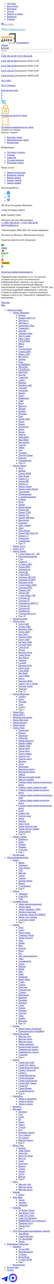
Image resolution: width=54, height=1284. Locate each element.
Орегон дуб (24, 756)
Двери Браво (19, 725)
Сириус (22, 984)
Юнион (22, 966)
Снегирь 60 (24, 608)
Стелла (21, 1127)
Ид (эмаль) (23, 1137)
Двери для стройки (27, 917)
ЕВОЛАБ (23, 372)
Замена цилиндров (16, 172)
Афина (21, 774)
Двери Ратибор (20, 618)
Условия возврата (15, 160)
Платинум (23, 427)
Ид (19, 1119)
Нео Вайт (23, 673)
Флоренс (22, 1002)
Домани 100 (24, 590)
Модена (22, 761)
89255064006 (14, 29)
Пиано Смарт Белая (28, 489)
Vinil (20, 899)
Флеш (21, 818)
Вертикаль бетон (26, 772)
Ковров (16, 1192)
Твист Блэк (23, 823)
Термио (22, 844)
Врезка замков (14, 177)
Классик (22, 458)
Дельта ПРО (24, 567)
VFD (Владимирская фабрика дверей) (31, 1231)
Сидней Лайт (25, 644)
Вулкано (22, 414)
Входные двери (14, 137)
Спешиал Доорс (26, 935)
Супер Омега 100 (26, 595)
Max (3, 305)
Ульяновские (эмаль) (28, 1052)
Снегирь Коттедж (27, 613)
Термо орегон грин (27, 826)
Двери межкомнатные (18, 857)
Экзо (20, 940)
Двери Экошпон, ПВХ (29, 909)
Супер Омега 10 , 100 (28, 554)
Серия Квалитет (26, 1091)
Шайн (21, 969)
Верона (22, 733)
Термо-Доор (18, 727)
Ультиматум (24, 569)
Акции (10, 1270)
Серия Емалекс (25, 1236)
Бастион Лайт (25, 642)
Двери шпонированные (30, 904)
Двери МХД (19, 714)
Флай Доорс (24, 979)
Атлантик (23, 390)
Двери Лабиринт (21, 312)
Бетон (21, 429)
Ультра (21, 1171)
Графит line (23, 813)
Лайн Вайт (23, 437)
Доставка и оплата (16, 152)
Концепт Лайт (25, 629)
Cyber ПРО (23, 574)
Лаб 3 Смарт (24, 336)
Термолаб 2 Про (26, 325)
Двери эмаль (24, 906)
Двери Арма (19, 621)
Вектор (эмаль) (25, 1140)
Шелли (21, 1176)
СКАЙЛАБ (24, 369)
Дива (20, 1015)
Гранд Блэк (23, 668)
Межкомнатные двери (18, 140)
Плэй (21, 810)
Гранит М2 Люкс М (28, 533)
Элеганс (22, 1013)
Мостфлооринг (25, 1252)
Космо (21, 432)
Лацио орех (24, 748)
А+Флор (22, 1254)
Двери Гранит (19, 465)
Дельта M (23, 572)
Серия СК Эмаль (26, 1065)
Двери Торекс (19, 551)
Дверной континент (22, 717)
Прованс (22, 1010)
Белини (22, 1148)
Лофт (21, 401)
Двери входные (14, 310)
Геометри (23, 977)
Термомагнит (25, 460)
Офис (21, 974)
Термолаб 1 (24, 328)
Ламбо (21, 943)
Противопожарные (27, 556)
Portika (16, 1026)
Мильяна (17, 1109)
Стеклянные (24, 886)
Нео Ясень (23, 657)
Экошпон (23, 865)
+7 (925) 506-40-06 (29, 222)
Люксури (23, 1153)
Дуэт (20, 468)
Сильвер (22, 452)
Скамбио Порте (20, 901)
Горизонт (23, 522)
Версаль (22, 406)
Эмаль (21, 875)
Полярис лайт (25, 385)
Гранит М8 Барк (26, 517)
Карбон (22, 411)
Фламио (22, 847)
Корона (22, 1166)
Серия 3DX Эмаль (27, 1083)
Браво (15, 860)
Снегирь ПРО (25, 587)
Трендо (21, 434)
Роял (20, 416)
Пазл (20, 362)
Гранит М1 (23, 510)
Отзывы (11, 19)
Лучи (21, 764)
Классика (23, 1163)
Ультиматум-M (25, 582)
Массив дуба (24, 1036)
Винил (21, 883)
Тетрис (21, 650)
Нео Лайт (23, 634)
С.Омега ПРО (25, 564)
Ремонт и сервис (15, 14)
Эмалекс (22, 1202)
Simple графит (25, 743)
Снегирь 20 (24, 598)
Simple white (24, 746)
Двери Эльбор (20, 836)
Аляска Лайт (24, 351)
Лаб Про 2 (23, 323)
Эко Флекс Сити (26, 1213)
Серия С (22, 1073)
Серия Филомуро (26, 1075)
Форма (21, 393)
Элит (20, 704)
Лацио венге (24, 831)
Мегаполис (23, 442)
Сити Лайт (23, 624)
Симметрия (24, 541)
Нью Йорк (23, 439)
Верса (21, 343)
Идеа (20, 927)
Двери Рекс (18, 712)
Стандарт (23, 849)
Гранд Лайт (24, 639)
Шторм (21, 408)
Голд (20, 1114)
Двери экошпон (26, 1044)
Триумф (22, 702)
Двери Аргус (19, 546)
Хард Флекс (24, 868)
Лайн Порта (24, 1150)
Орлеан (22, 359)
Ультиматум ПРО (26, 580)
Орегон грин (24, 816)
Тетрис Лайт (24, 626)
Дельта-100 (23, 593)
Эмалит (22, 878)
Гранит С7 (23, 535)
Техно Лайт (24, 631)
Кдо (20, 1130)
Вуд (20, 953)
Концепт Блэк (25, 652)
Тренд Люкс (24, 932)
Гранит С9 (23, 515)
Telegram (5, 302)
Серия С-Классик (27, 1070)
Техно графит (25, 753)
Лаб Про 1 (23, 320)
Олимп (21, 1008)
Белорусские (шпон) (28, 1047)
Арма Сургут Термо (28, 683)
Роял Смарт (24, 338)
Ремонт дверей (14, 180)
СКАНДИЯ (24, 341)
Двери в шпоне (25, 1101)
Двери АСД (18, 548)
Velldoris (17, 1207)
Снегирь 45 (24, 606)
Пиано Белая (24, 507)
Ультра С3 (23, 484)
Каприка (22, 1111)
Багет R (22, 1158)
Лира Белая (24, 530)
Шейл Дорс (18, 1145)
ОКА (15, 1182)
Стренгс (22, 992)
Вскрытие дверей (15, 175)
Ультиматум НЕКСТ (28, 603)
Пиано (21, 424)
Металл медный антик (29, 777)
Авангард (23, 735)
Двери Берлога (20, 722)
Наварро (22, 997)
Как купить (12, 6)
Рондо (21, 678)
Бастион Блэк (25, 665)
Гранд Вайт (24, 676)
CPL (20, 870)
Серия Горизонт (26, 1078)
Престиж (22, 987)
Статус (21, 707)
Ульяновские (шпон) (28, 1049)
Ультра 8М (23, 481)
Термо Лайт (24, 419)
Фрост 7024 (24, 354)
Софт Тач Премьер (27, 1218)
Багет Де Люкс (25, 1156)
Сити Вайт (23, 670)
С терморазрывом (27, 497)
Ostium (16, 925)
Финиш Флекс (25, 881)
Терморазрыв (24, 494)
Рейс (20, 971)
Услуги (10, 11)
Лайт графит (24, 525)
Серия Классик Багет (28, 1067)
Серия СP (23, 1086)
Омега (21, 1124)
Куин (21, 951)
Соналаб (22, 388)
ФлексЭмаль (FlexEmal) (29, 1028)
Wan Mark (17, 1197)
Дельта (21, 1169)
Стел (20, 559)
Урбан (21, 447)
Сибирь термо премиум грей (32, 787)
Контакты (12, 8)
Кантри (22, 821)
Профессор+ (24, 611)
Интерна (17, 1106)
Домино (22, 660)
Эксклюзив (24, 491)
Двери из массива (27, 912)
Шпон (21, 862)
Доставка (11, 3)
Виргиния (23, 766)
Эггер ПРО (24, 1249)
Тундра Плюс (25, 349)
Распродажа (13, 142)
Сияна (21, 380)
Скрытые (23, 1054)
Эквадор (22, 689)
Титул (21, 1174)
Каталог (5, 48)
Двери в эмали (25, 1104)
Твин (20, 958)
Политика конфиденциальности (17, 272)
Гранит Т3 (23, 478)
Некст (21, 1122)
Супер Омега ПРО (27, 585)
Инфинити (23, 398)
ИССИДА (23, 356)
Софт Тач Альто (26, 1215)
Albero (16, 891)
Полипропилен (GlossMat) (31, 1031)
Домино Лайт (25, 637)
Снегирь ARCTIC (27, 577)
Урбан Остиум (25, 938)
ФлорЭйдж (23, 1257)
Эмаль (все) (24, 1226)
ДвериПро (18, 1096)
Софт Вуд (23, 896)
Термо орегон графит (28, 829)
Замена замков (14, 183)
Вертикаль (23, 995)
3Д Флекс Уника (26, 1210)
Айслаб (22, 331)
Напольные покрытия (17, 1244)
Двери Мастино (20, 720)
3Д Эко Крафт (25, 1239)
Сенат (21, 1005)
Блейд (21, 1194)
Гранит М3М (24, 473)
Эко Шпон (23, 1233)
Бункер (21, 315)
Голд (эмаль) (24, 1135)
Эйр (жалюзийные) (27, 956)
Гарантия (11, 157)
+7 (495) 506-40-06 (10, 222)
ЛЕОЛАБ (23, 367)
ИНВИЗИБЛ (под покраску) (32, 1220)
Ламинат (17, 1246)
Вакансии (12, 16)
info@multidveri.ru (10, 225)
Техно (21, 421)
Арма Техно (24, 655)
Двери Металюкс (21, 694)
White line (23, 738)
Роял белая (23, 476)
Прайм (21, 1018)
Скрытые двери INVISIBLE (32, 914)
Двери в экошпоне (27, 1098)
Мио (20, 945)
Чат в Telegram (8, 85)
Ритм (20, 403)
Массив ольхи (25, 1039)
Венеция (22, 1021)
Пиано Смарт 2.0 (26, 318)
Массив (22, 873)
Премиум (23, 839)
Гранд (21, 395)
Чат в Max (8, 24)
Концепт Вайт (25, 681)
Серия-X (22, 561)
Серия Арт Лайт (26, 1062)
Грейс (21, 1117)
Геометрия (23, 538)
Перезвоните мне (9, 90)
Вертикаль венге (26, 769)
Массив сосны (25, 1041)
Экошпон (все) (25, 1223)
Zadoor (16, 1060)
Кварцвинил (19, 1265)
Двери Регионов (21, 1034)
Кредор (22, 375)
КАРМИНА (24, 364)
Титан (21, 964)
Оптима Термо (25, 686)
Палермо (22, 1000)
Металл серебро (26, 779)
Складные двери (26, 919)
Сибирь (22, 499)
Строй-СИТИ (25, 1259)
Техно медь (24, 751)
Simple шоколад (26, 740)
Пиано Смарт (25, 486)
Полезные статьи (15, 162)
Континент (23, 520)
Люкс (21, 842)
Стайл (21, 982)
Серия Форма (25, 1088)
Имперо (22, 382)
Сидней (22, 663)
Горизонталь (24, 990)
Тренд (21, 930)
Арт (20, 450)
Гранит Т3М (24, 512)
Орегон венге (25, 759)
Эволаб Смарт (25, 333)
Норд (21, 346)
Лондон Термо (25, 455)
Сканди (22, 445)
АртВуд (22, 696)
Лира (20, 528)
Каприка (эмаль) (26, 1132)
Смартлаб (23, 377)
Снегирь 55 (24, 600)
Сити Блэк (23, 647)
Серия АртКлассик (27, 1080)
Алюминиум (24, 961)
